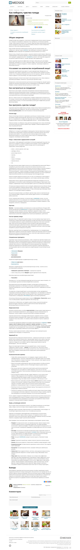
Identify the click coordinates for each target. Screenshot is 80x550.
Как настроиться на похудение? (38, 30)
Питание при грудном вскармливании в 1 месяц (37, 24)
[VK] (10, 546)
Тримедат (57, 91)
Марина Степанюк (26, 484)
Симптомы (20, 6)
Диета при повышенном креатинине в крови (60, 98)
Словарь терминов (65, 6)
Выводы (33, 34)
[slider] (48, 494)
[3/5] (27, 15)
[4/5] (28, 15)
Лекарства (34, 6)
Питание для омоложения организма (35, 23)
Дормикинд (58, 86)
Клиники (47, 6)
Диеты (27, 6)
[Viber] (40, 27)
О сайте (10, 540)
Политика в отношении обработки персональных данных (21, 537)
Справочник (54, 6)
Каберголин (14, 262)
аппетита (26, 50)
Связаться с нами (12, 542)
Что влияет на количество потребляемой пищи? (19, 33)
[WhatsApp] (41, 27)
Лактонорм (57, 104)
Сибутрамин (14, 251)
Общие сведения (14, 30)
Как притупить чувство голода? (38, 32)
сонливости (29, 57)
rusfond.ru (63, 114)
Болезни (12, 6)
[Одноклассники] (36, 27)
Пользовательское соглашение (15, 539)
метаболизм (22, 437)
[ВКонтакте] (35, 27)
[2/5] (26, 15)
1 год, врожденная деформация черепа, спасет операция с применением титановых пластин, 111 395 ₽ (63, 123)
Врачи (41, 6)
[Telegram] (38, 27)
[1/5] (25, 15)
